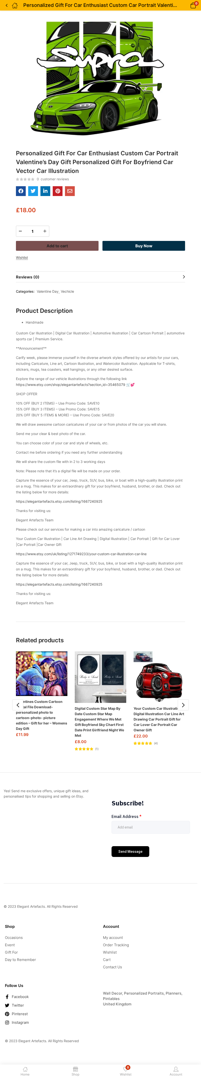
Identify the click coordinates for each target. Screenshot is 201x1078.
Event (10, 945)
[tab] (100, 276)
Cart (107, 959)
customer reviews (53, 179)
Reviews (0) (27, 277)
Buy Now (143, 245)
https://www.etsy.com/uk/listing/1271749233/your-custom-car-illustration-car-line (81, 554)
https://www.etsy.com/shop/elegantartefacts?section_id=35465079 (70, 384)
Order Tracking (116, 945)
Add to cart (57, 245)
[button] (187, 5)
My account (113, 937)
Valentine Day (48, 291)
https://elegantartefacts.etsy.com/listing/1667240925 (59, 501)
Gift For (11, 952)
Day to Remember (20, 959)
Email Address (126, 816)
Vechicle (67, 291)
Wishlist (110, 952)
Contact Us (112, 967)
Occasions (14, 937)
